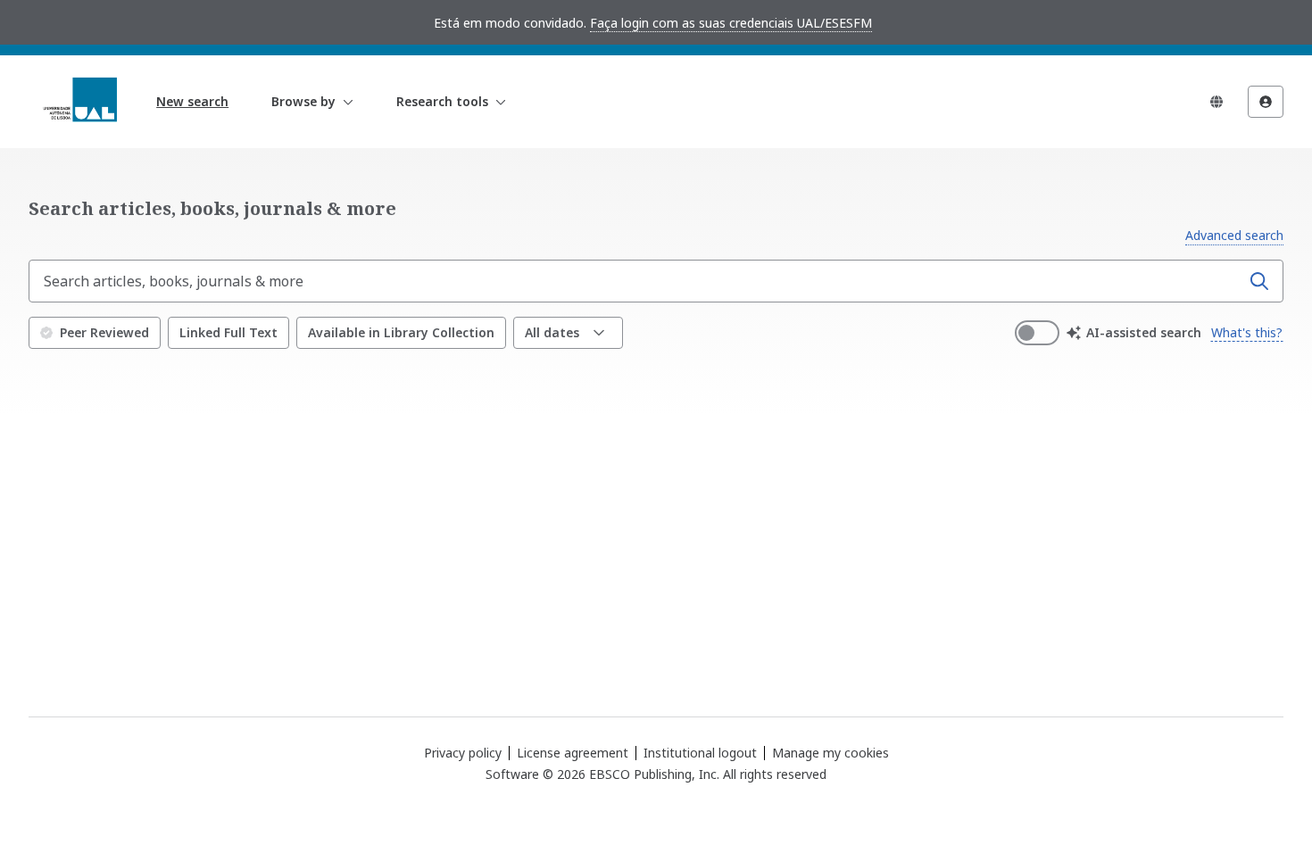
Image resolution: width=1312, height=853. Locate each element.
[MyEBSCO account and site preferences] (1265, 102)
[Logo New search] (80, 102)
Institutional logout (700, 752)
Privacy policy (463, 752)
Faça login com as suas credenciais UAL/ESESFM (731, 22)
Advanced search (1234, 235)
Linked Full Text (228, 332)
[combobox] (636, 281)
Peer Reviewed (104, 332)
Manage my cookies (830, 753)
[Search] (1259, 281)
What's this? (1247, 332)
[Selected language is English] (1216, 102)
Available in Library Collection (401, 332)
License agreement (572, 752)
